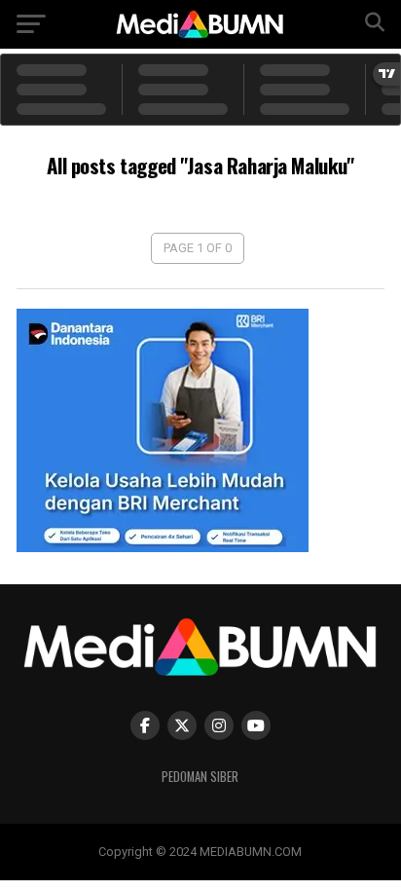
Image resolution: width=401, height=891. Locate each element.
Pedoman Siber (200, 776)
